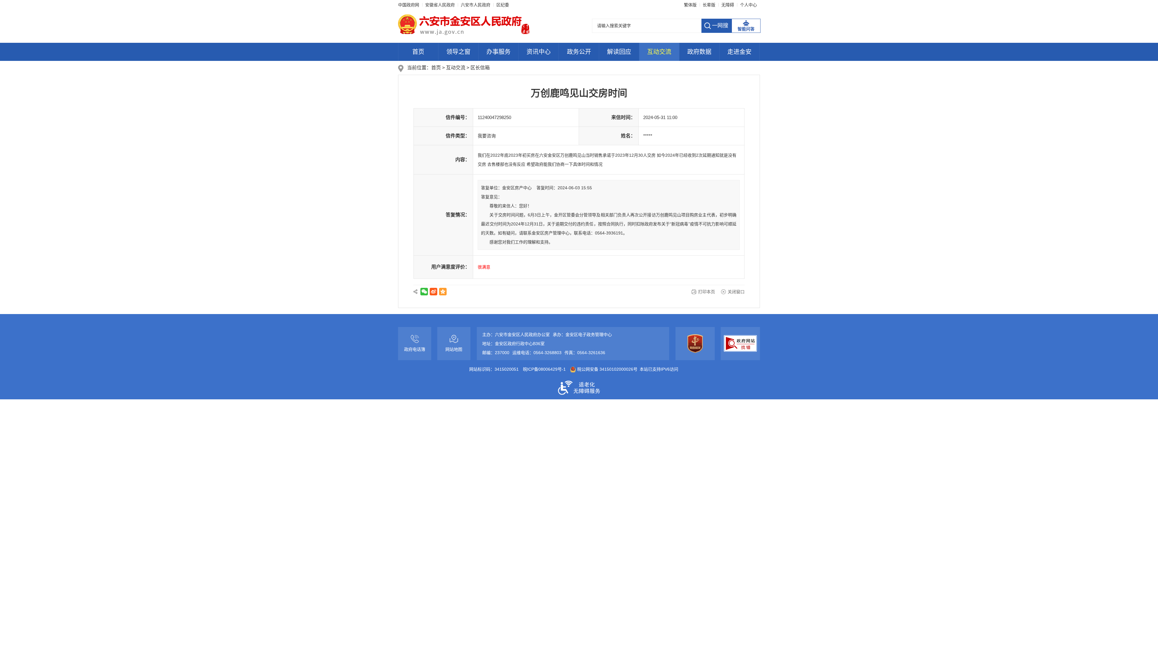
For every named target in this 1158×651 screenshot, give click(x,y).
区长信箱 (480, 67)
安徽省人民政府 (440, 4)
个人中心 (748, 4)
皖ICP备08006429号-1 (544, 369)
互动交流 (659, 52)
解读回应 (619, 52)
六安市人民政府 (475, 4)
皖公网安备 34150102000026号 (607, 369)
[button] (709, 4)
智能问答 (746, 29)
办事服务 (498, 52)
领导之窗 (458, 52)
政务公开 (579, 52)
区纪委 (502, 4)
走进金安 (739, 52)
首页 (418, 52)
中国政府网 (408, 4)
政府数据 (699, 52)
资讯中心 (539, 52)
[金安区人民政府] (464, 24)
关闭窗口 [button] (736, 291)
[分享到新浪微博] (433, 291)
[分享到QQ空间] (443, 291)
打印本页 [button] (706, 291)
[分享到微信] (424, 291)
